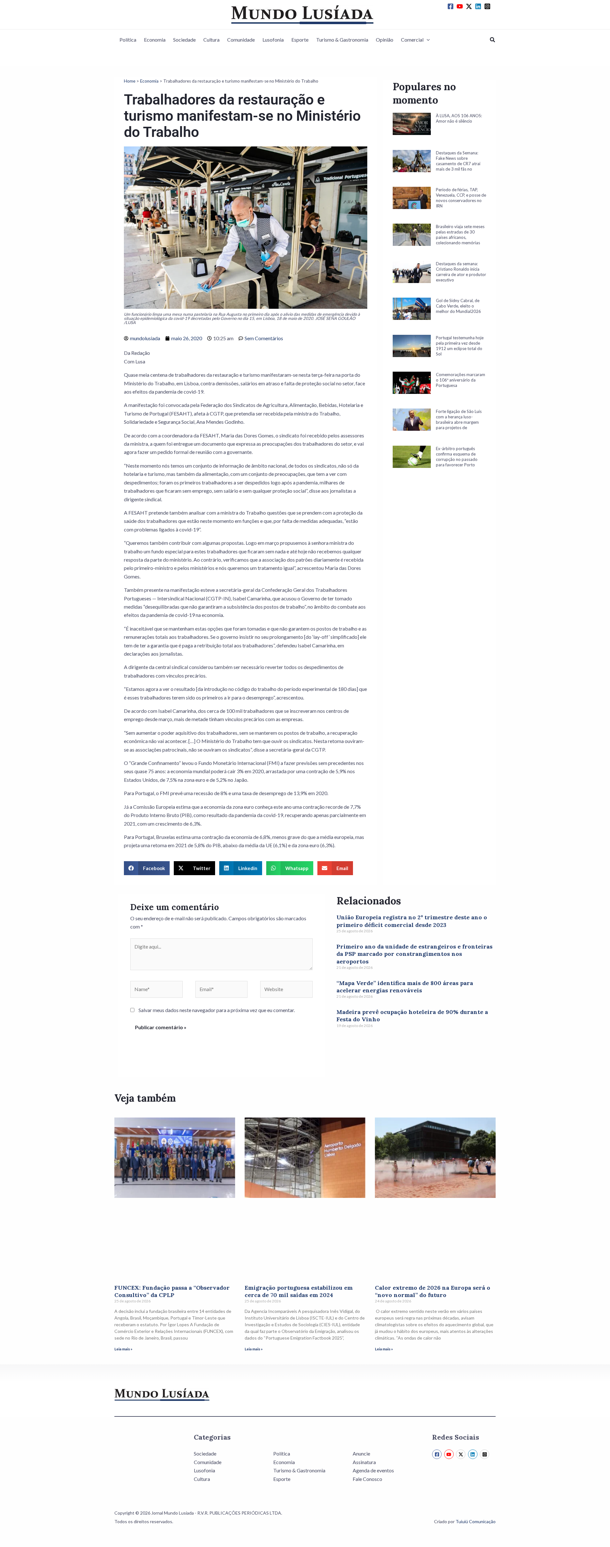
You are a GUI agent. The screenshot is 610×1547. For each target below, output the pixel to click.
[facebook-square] (451, 6)
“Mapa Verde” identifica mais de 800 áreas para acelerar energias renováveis (404, 986)
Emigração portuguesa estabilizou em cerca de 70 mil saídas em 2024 (299, 1291)
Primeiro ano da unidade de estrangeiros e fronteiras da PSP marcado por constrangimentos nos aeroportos (414, 954)
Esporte (299, 40)
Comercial (412, 40)
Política (127, 40)
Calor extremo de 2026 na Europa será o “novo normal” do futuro (432, 1291)
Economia (155, 40)
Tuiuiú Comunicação (476, 1521)
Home (129, 81)
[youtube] (461, 6)
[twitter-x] (470, 6)
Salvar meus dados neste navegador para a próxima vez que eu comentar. (217, 1010)
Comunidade (241, 40)
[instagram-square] (488, 6)
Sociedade (184, 40)
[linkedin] (479, 6)
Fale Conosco (367, 1479)
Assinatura (364, 1462)
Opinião (384, 40)
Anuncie (361, 1453)
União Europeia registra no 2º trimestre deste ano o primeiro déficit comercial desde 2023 (411, 921)
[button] (427, 40)
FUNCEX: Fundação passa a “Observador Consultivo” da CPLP (172, 1291)
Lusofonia (273, 40)
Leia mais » (123, 1349)
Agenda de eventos (373, 1470)
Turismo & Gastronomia (342, 40)
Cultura (211, 40)
